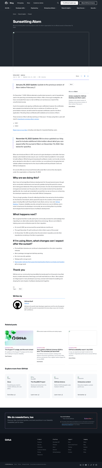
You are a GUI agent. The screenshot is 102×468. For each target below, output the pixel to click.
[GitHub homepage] (6, 3)
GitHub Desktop (56, 452)
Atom (20, 289)
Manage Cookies (25, 464)
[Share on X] (81, 76)
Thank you (19, 269)
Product (30, 14)
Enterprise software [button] (49, 8)
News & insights (22, 14)
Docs (69, 442)
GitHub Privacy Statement (67, 424)
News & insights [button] (66, 8)
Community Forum (72, 444)
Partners (55, 444)
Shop (84, 452)
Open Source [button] (80, 8)
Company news (9, 347)
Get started (81, 394)
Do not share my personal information (38, 464)
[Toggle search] (57, 3)
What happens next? (25, 214)
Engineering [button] (34, 8)
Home (14, 14)
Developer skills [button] (20, 8)
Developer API (56, 442)
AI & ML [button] (7, 8)
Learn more (34, 394)
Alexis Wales (72, 106)
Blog (12, 3)
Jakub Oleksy (72, 358)
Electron (55, 449)
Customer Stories (41, 449)
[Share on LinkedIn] (88, 76)
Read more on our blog (20, 130)
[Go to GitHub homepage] (8, 440)
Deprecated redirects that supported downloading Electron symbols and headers (39, 262)
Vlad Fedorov (8, 356)
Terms (15, 464)
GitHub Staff (16, 75)
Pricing (39, 452)
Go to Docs (10, 394)
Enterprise (39, 447)
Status (69, 449)
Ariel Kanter (40, 361)
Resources (40, 454)
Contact (70, 452)
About (84, 442)
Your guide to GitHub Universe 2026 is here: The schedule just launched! (50, 350)
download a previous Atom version (28, 119)
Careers (85, 447)
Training (70, 447)
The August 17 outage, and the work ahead (19, 349)
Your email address (65, 416)
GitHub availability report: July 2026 (81, 349)
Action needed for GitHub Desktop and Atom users (77, 97)
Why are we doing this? (26, 177)
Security (39, 444)
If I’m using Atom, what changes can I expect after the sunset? (38, 242)
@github (23, 75)
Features (39, 442)
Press (84, 449)
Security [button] (93, 8)
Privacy (19, 464)
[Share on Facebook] (85, 76)
